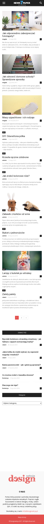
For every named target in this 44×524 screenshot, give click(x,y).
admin (4, 139)
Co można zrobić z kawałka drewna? (18, 375)
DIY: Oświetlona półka (13, 136)
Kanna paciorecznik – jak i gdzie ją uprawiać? (21, 365)
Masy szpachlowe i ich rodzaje (18, 117)
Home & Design (7, 29)
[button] (41, 3)
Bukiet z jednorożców (13, 232)
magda (4, 39)
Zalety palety (9, 294)
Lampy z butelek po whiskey (16, 273)
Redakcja (5, 378)
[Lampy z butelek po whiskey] (22, 260)
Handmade (6, 73)
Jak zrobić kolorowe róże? (16, 176)
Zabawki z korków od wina (16, 214)
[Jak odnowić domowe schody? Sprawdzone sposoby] (22, 64)
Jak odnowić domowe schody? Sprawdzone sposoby (18, 78)
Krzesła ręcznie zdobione (15, 157)
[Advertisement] (22, 437)
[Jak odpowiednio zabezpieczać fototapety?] (22, 20)
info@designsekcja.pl (30, 511)
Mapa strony (22, 517)
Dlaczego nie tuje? (10, 385)
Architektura (6, 113)
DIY (4, 132)
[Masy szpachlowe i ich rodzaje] (22, 105)
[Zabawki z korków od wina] (22, 201)
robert (4, 297)
